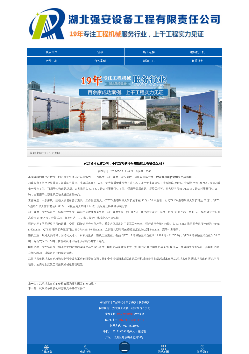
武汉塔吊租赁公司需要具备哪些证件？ (62, 288)
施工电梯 (149, 52)
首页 (32, 153)
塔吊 (100, 52)
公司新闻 (54, 153)
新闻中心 (149, 60)
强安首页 (51, 52)
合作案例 (100, 60)
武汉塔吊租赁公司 (167, 177)
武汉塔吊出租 (165, 258)
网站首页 (105, 302)
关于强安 (131, 302)
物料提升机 (197, 52)
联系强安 (197, 60)
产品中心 (51, 60)
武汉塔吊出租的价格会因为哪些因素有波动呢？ (67, 283)
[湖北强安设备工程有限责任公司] (124, 106)
